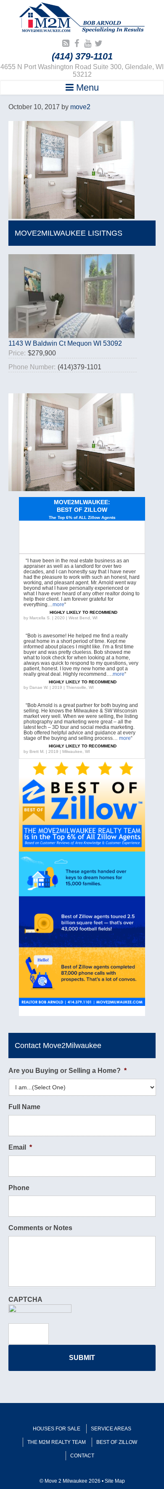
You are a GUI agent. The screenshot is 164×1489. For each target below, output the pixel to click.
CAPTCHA (25, 1299)
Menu (86, 87)
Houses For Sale (56, 1429)
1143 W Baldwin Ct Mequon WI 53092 (65, 343)
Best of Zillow (116, 1442)
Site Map (115, 1481)
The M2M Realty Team (56, 1442)
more (58, 604)
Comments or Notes (40, 1227)
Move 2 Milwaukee (82, 18)
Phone (18, 1187)
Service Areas (111, 1429)
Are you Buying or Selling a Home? (67, 1070)
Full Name (24, 1106)
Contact (82, 1456)
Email (20, 1147)
